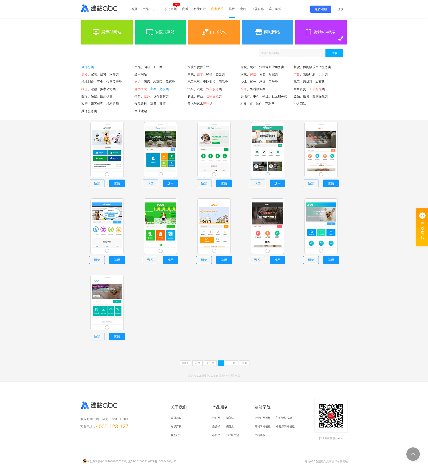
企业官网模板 (263, 417)
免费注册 (321, 9)
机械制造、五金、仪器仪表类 (101, 81)
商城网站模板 (263, 426)
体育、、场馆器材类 (151, 96)
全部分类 (87, 67)
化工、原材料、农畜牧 (309, 81)
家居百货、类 (309, 89)
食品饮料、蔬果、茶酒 (150, 103)
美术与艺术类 (199, 103)
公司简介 (176, 417)
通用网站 (140, 74)
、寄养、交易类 (151, 89)
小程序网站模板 (285, 426)
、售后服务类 (253, 89)
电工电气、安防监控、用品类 (207, 81)
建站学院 (260, 435)
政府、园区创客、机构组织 (100, 103)
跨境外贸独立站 (198, 67)
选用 (117, 183)
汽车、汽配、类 (204, 89)
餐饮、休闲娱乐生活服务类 (312, 67)
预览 (97, 183)
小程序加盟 (232, 435)
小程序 (216, 435)
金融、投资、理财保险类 (311, 96)
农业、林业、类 (204, 96)
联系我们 (176, 435)
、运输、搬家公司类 (98, 89)
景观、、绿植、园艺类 (206, 74)
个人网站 (300, 103)
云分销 (216, 426)
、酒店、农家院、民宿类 (154, 81)
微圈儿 (230, 426)
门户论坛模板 (284, 417)
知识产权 (176, 426)
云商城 (230, 417)
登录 (340, 9)
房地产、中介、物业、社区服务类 (264, 96)
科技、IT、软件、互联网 (258, 103)
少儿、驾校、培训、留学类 (259, 81)
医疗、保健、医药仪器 (97, 96)
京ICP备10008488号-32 (162, 461)
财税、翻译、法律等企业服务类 (262, 67)
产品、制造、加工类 (148, 67)
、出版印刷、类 (311, 74)
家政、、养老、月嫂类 (259, 74)
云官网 (216, 417)
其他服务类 (89, 111)
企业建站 (140, 111)
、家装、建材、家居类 (100, 74)
